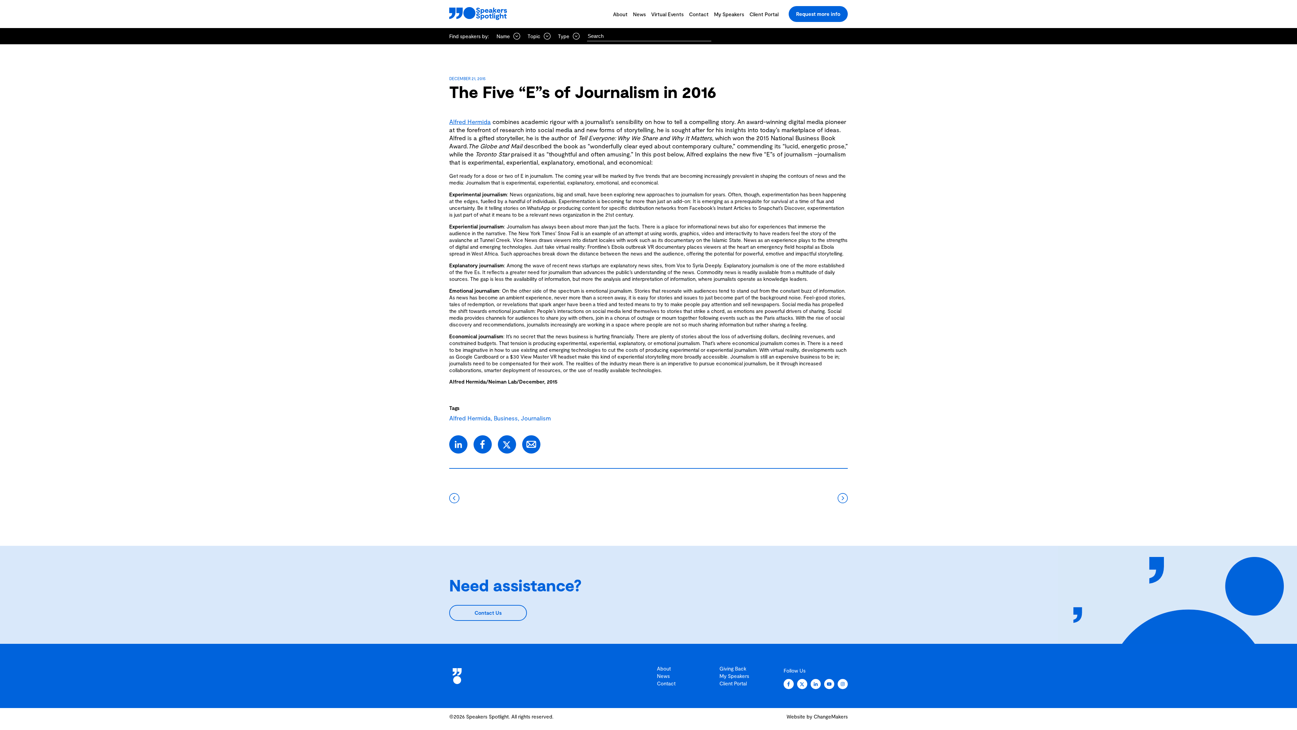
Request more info (818, 14)
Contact (699, 14)
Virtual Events (667, 14)
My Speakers (729, 14)
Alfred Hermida (470, 121)
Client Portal (764, 14)
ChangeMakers (831, 716)
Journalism (536, 418)
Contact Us (488, 613)
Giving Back (732, 668)
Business (506, 418)
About (620, 14)
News (639, 14)
